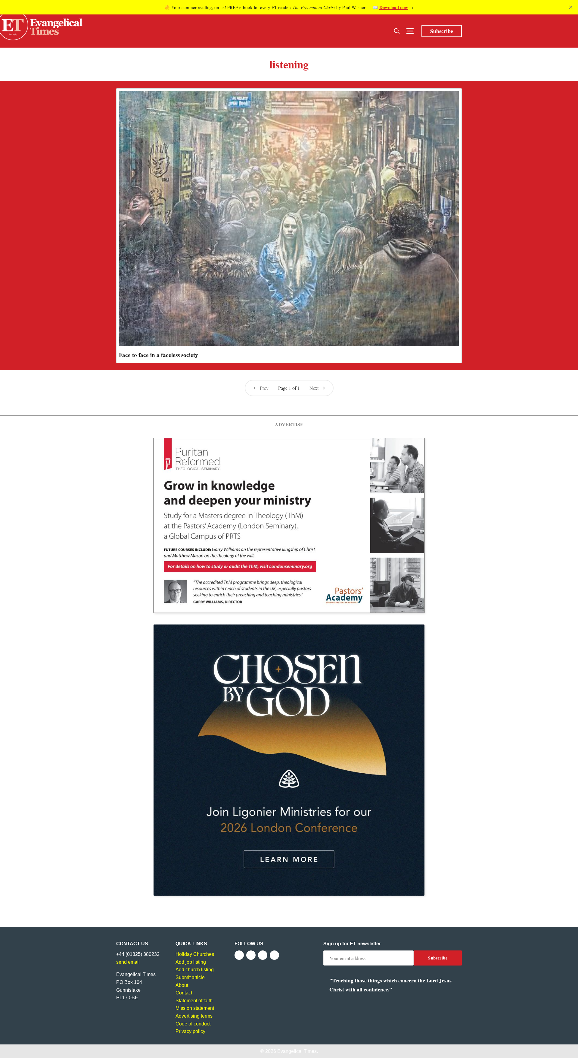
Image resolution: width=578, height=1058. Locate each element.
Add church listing (195, 969)
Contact (184, 992)
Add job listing (191, 962)
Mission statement (195, 1008)
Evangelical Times (297, 1051)
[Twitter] (251, 955)
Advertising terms (194, 1016)
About (182, 985)
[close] (571, 7)
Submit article (190, 977)
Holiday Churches (195, 954)
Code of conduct (193, 1023)
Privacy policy (190, 1031)
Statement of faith (194, 1000)
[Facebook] (239, 955)
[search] (397, 31)
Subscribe (441, 31)
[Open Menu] (410, 31)
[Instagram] (262, 955)
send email (128, 962)
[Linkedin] (274, 955)
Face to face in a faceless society (158, 355)
